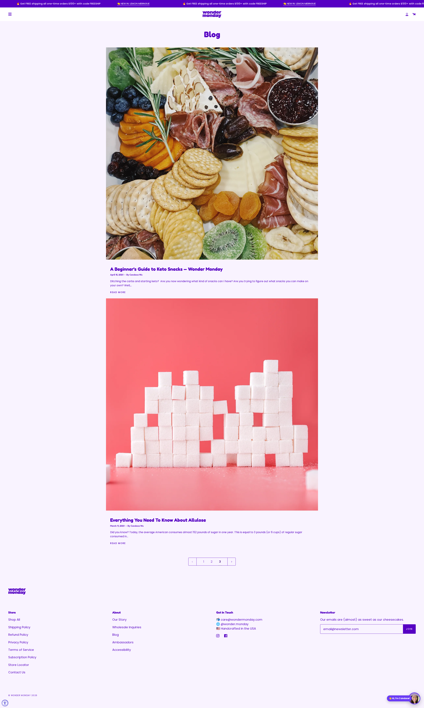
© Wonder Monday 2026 (22, 695)
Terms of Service (21, 650)
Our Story (119, 619)
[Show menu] (10, 14)
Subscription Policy (22, 657)
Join (409, 629)
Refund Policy (18, 635)
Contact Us (16, 672)
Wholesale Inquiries (126, 627)
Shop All (14, 619)
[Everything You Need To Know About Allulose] (212, 404)
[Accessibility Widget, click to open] (5, 703)
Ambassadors (122, 642)
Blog (115, 635)
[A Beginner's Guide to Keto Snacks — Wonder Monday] (212, 153)
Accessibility (121, 650)
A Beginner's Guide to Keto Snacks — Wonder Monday (166, 269)
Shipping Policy (19, 627)
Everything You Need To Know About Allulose (158, 520)
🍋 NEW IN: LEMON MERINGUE (133, 3)
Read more (118, 292)
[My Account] (406, 14)
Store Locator (18, 665)
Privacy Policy (18, 642)
